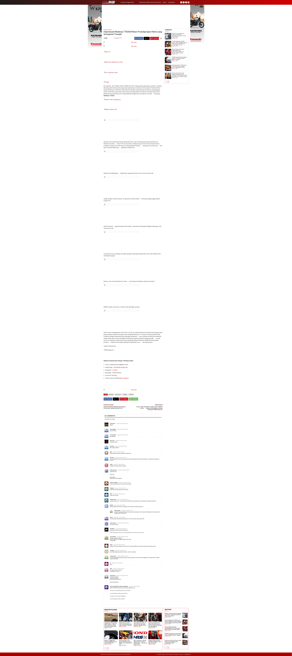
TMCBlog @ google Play (120, 367)
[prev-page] (166, 82)
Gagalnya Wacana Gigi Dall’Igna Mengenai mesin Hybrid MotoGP (154, 641)
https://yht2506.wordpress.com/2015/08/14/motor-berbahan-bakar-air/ (127, 532)
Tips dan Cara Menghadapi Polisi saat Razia (120, 590)
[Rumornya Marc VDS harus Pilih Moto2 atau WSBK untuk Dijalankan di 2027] (168, 68)
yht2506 (112, 528)
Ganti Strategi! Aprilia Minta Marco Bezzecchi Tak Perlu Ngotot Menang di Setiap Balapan (154, 624)
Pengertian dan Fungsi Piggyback (118, 596)
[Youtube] (188, 2)
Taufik (105, 38)
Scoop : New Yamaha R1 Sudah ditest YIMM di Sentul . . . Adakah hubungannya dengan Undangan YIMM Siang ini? (149, 408)
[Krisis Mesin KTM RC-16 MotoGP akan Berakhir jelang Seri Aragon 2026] (140, 617)
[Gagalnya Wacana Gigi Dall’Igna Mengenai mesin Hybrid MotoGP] (155, 634)
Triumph (125, 394)
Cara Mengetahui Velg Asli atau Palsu (119, 593)
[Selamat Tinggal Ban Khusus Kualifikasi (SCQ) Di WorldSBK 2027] (111, 634)
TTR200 (131, 394)
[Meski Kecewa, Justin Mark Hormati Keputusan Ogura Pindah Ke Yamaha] (126, 617)
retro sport (118, 394)
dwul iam (112, 440)
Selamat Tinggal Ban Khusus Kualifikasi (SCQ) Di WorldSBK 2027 (110, 641)
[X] (186, 2)
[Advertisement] (146, 16)
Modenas (111, 394)
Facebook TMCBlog (111, 375)
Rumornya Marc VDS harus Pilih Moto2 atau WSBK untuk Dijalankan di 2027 (179, 66)
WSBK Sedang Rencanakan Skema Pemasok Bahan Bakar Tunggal (179, 58)
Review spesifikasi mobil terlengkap (119, 586)
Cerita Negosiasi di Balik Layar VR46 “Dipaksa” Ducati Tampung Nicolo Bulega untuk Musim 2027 (179, 43)
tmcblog (114, 370)
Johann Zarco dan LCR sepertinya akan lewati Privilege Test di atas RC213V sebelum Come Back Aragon (179, 74)
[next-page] (168, 82)
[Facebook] (181, 2)
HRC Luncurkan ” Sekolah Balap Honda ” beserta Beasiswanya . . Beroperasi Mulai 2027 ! (140, 642)
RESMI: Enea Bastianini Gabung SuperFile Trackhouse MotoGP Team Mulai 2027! (179, 35)
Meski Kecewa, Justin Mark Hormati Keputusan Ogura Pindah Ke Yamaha (125, 624)
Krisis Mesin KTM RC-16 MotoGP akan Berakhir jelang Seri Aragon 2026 (140, 624)
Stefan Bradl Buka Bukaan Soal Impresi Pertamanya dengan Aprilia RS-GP (115, 407)
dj (110, 563)
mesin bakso (113, 523)
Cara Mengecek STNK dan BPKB (117, 598)
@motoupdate (124, 378)
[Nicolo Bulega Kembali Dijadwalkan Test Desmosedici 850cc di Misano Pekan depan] (168, 52)
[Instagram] (184, 2)
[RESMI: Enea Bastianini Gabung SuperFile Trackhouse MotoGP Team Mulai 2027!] (168, 36)
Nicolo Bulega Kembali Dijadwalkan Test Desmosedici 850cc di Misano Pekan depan (178, 51)
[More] (161, 38)
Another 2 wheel (108, 29)
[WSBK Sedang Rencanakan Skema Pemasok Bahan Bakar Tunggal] (168, 60)
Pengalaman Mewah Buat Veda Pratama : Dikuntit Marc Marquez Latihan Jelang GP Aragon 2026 (110, 624)
